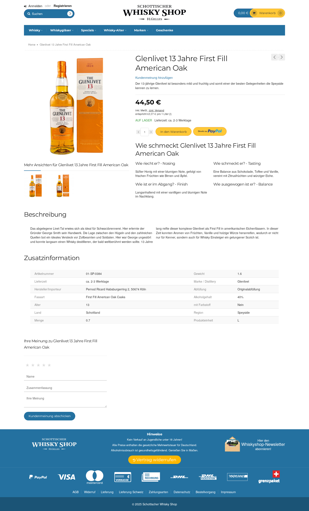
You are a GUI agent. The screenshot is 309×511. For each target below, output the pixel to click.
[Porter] (154, 12)
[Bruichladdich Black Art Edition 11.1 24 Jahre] (281, 57)
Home (31, 44)
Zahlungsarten (158, 492)
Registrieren (63, 5)
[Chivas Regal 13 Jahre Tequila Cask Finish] (274, 57)
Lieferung (107, 492)
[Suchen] (70, 13)
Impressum (228, 492)
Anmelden (35, 6)
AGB (76, 492)
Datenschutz (182, 492)
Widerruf (89, 492)
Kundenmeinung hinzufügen (154, 77)
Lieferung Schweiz (131, 492)
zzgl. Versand (156, 110)
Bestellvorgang (205, 492)
